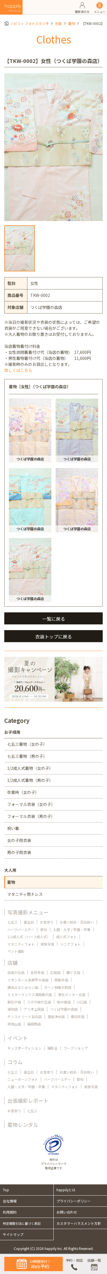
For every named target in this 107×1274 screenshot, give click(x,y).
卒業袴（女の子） (23, 792)
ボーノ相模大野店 (57, 987)
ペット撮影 (16, 951)
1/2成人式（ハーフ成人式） (28, 936)
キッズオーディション (24, 1048)
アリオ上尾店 (34, 1009)
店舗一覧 (94, 1260)
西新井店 (61, 979)
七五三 (12, 922)
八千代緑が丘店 (39, 1001)
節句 (43, 929)
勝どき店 (73, 972)
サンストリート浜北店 (24, 1016)
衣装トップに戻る (53, 636)
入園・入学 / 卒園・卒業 (71, 929)
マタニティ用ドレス (25, 894)
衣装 (58, 23)
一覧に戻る (53, 618)
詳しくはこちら (18, 370)
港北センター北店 (71, 994)
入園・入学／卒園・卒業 (26, 1086)
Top (6, 1189)
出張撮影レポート (28, 1100)
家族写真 (47, 944)
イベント (17, 1038)
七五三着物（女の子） (27, 744)
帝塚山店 (14, 1023)
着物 (71, 23)
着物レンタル (22, 1124)
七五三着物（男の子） (27, 756)
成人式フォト (66, 936)
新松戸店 (14, 1001)
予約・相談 (74, 1260)
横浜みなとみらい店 (22, 987)
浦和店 (12, 1009)
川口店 (82, 1001)
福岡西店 (34, 1023)
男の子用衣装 (19, 852)
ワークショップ (76, 1048)
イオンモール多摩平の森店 (28, 979)
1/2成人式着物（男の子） (30, 780)
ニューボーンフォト (22, 1079)
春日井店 (77, 1016)
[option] (53, 147)
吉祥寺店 (37, 972)
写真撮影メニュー (28, 912)
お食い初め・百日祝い (77, 922)
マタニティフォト (21, 944)
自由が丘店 (16, 972)
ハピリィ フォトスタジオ (29, 23)
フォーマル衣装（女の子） (31, 804)
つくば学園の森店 (64, 1009)
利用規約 (10, 1212)
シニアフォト (70, 944)
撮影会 (52, 1048)
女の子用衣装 (19, 840)
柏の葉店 (64, 1001)
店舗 (12, 962)
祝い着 (13, 828)
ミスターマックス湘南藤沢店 (29, 994)
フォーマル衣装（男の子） (31, 816)
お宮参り (47, 922)
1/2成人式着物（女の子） (30, 768)
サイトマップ (13, 1234)
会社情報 (10, 1200)
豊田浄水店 (56, 1016)
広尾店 (55, 972)
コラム (15, 1062)
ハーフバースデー (20, 929)
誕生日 (29, 922)
